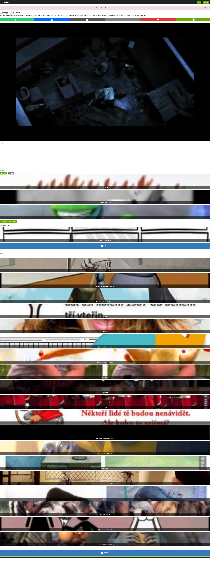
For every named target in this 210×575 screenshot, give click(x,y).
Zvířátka (11, 173)
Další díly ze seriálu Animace (8, 221)
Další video (106, 246)
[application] (105, 82)
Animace (3, 173)
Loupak (6, 2)
